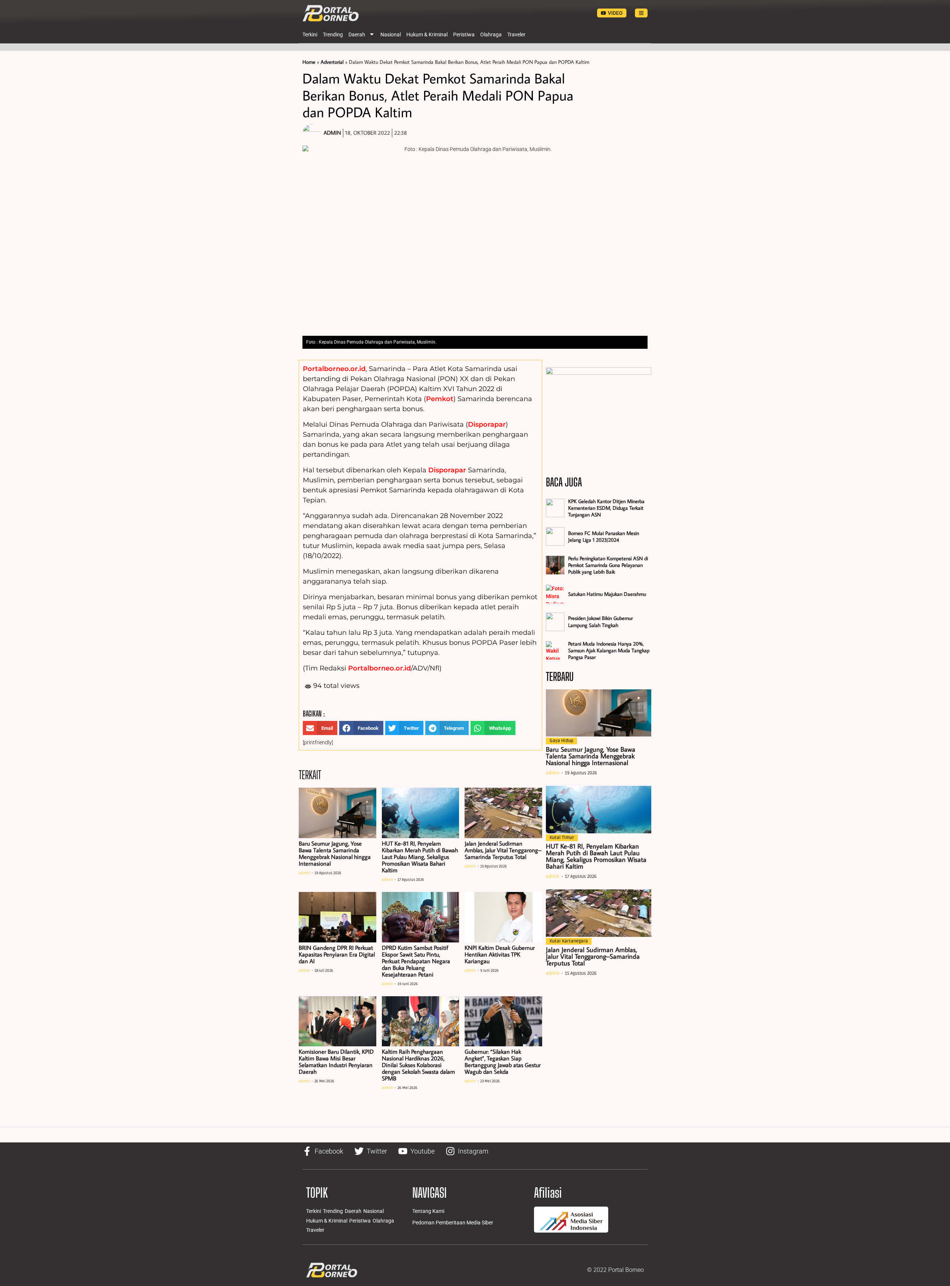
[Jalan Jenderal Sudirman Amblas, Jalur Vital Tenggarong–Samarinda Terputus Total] (503, 813)
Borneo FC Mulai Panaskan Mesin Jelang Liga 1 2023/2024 (603, 536)
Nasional (390, 34)
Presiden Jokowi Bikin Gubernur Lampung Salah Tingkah (600, 621)
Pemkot (439, 399)
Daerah (356, 34)
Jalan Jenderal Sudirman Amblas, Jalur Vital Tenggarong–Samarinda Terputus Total (503, 850)
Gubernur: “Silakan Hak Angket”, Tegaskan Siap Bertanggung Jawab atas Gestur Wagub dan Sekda (503, 1061)
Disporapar (487, 424)
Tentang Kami (428, 1211)
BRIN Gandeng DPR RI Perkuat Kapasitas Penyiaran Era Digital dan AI (337, 954)
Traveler (516, 34)
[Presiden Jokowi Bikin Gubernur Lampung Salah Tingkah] (555, 622)
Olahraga (491, 34)
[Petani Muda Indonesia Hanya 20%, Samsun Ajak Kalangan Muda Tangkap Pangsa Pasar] (555, 650)
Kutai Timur (562, 837)
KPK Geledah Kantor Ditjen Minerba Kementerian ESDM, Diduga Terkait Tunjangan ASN (606, 508)
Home (308, 62)
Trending (333, 34)
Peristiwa (464, 34)
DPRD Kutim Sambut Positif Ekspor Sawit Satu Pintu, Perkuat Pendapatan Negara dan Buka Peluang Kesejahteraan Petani (416, 961)
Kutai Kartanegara (569, 941)
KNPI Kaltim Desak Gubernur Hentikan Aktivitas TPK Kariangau (500, 954)
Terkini (309, 34)
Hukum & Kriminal (427, 34)
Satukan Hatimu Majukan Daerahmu (607, 594)
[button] (320, 728)
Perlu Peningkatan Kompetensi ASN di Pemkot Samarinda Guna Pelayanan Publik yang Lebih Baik (608, 565)
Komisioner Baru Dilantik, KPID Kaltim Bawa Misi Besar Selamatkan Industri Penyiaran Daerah (336, 1061)
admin (304, 873)
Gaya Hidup (561, 741)
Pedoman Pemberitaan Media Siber (452, 1223)
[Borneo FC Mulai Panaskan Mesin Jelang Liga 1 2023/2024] (555, 536)
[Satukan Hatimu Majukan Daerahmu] (555, 594)
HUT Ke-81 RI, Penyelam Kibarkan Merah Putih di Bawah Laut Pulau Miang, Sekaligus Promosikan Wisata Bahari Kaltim (420, 857)
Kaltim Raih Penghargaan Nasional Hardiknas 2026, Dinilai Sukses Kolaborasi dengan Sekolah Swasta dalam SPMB (418, 1065)
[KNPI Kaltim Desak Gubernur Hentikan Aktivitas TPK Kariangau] (503, 917)
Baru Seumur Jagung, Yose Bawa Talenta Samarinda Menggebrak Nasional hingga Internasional (335, 853)
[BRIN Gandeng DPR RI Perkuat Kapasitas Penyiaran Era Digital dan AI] (337, 917)
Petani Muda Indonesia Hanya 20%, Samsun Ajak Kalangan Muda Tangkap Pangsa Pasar (608, 650)
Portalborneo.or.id (334, 369)
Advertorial (332, 62)
